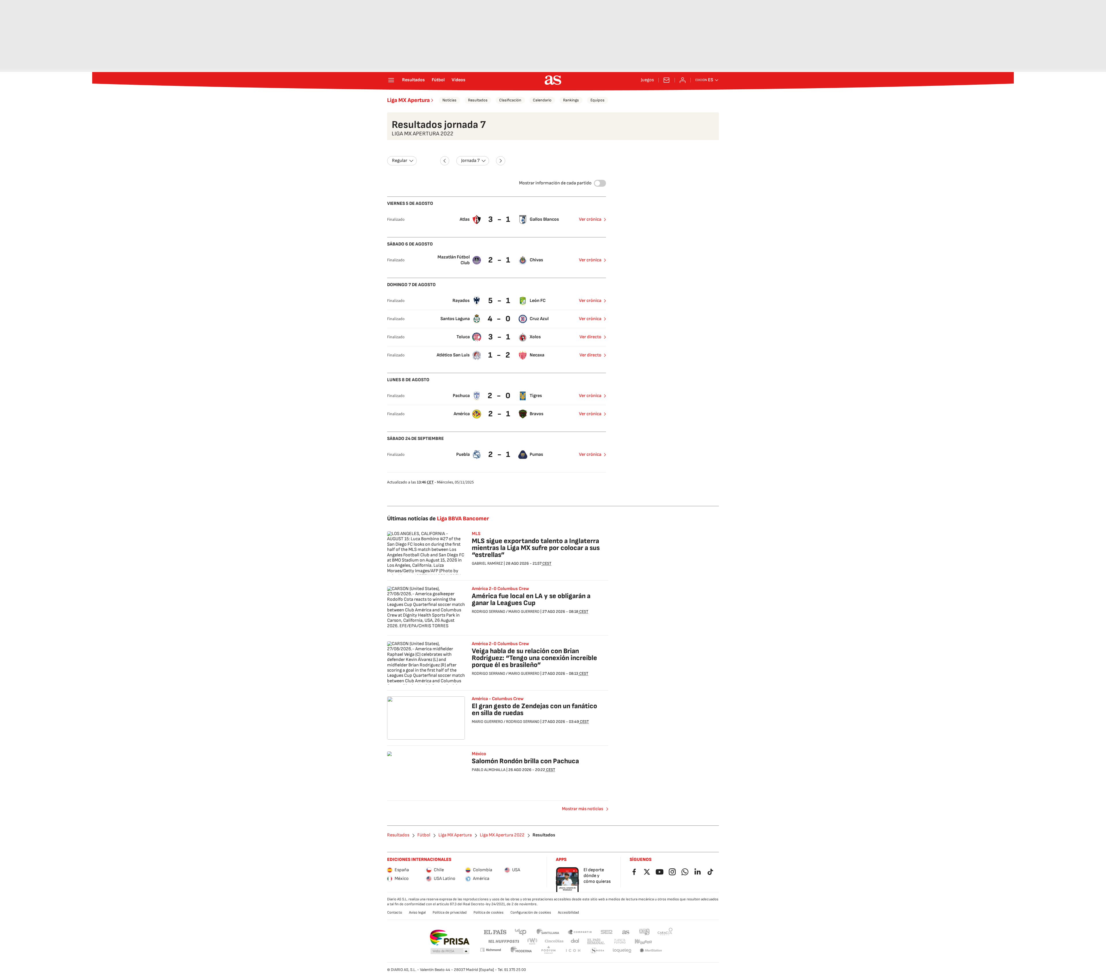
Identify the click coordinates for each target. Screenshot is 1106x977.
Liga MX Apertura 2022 (502, 835)
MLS (476, 533)
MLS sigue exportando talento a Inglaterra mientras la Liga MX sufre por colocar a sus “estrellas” (536, 548)
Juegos (647, 80)
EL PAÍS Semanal (596, 941)
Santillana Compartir (580, 931)
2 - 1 (500, 260)
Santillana (547, 931)
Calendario (542, 100)
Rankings (571, 100)
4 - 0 (500, 319)
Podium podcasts (548, 950)
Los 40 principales (520, 931)
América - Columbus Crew (498, 699)
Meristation (651, 950)
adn (644, 931)
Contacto (394, 912)
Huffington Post (503, 941)
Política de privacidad (450, 912)
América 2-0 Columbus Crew (500, 589)
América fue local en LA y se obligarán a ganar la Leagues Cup (531, 599)
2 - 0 (500, 395)
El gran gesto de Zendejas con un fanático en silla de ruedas (534, 709)
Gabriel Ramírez (487, 563)
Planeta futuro (619, 941)
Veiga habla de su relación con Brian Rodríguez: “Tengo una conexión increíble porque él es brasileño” (534, 658)
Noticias (449, 100)
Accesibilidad (568, 912)
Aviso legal (417, 912)
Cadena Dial (575, 941)
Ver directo (590, 337)
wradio (532, 941)
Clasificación (510, 100)
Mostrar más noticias (582, 809)
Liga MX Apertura (408, 100)
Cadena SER (606, 931)
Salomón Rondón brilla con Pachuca (525, 761)
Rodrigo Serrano (488, 611)
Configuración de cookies (530, 912)
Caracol (665, 931)
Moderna (521, 950)
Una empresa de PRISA (449, 937)
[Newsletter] (666, 80)
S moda (597, 950)
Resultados (413, 80)
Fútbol (438, 80)
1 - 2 (500, 355)
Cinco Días (554, 941)
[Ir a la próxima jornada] (500, 160)
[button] (450, 951)
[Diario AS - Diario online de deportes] (553, 80)
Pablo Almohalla (488, 769)
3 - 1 (500, 219)
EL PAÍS (495, 931)
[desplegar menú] (391, 80)
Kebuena (643, 941)
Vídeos (458, 80)
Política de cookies (488, 912)
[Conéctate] (682, 80)
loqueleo (622, 950)
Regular (399, 160)
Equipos (597, 100)
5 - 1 (500, 300)
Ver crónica (590, 219)
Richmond (490, 949)
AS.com (626, 931)
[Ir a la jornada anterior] (444, 160)
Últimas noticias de (438, 518)
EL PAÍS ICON (573, 950)
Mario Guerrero (523, 611)
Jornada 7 (470, 160)
